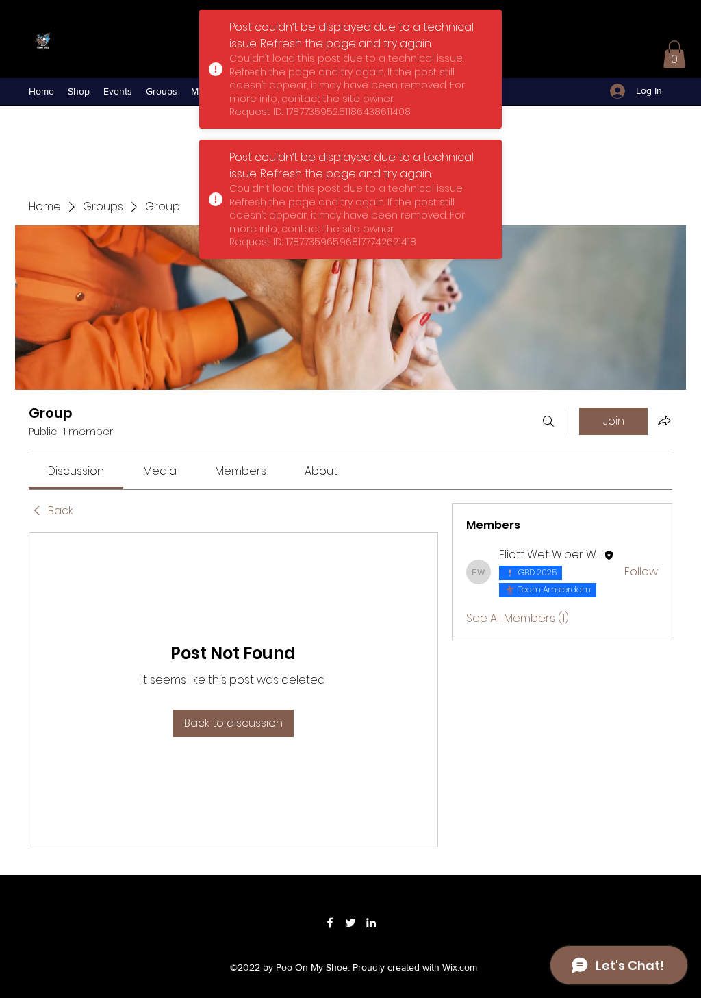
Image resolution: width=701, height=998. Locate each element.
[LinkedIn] (371, 923)
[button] (674, 54)
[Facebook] (330, 923)
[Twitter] (350, 923)
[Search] (548, 421)
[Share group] (664, 420)
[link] (76, 471)
